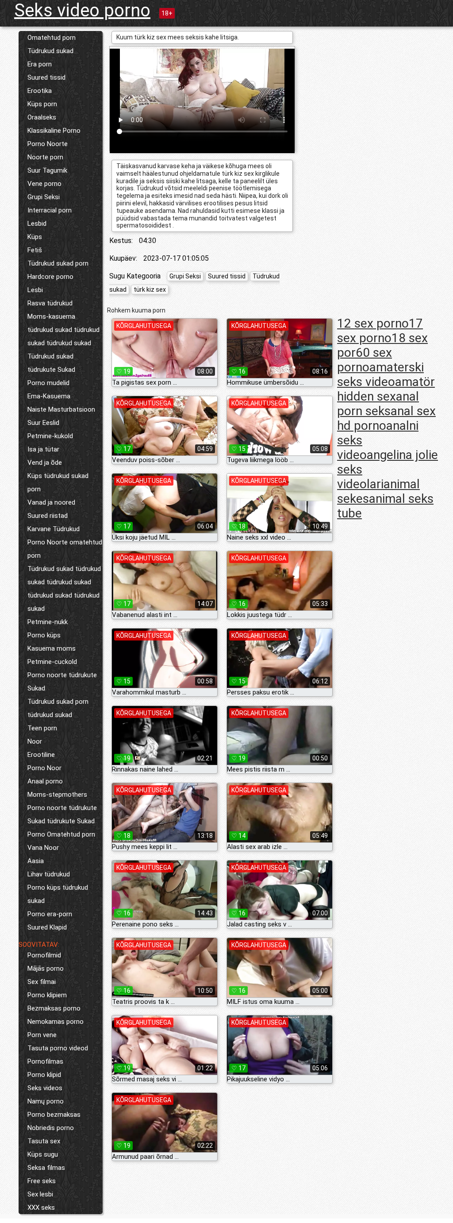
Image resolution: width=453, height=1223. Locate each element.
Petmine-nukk (47, 622)
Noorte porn (45, 157)
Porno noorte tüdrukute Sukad (62, 681)
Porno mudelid (48, 383)
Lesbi (35, 290)
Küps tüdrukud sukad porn (57, 482)
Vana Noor (43, 848)
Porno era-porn (49, 914)
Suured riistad (47, 516)
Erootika (39, 91)
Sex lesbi (40, 1194)
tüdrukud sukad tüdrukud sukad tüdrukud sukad (63, 336)
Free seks (41, 1181)
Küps (34, 237)
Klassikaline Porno (54, 131)
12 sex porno (373, 323)
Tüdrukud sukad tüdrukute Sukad (51, 363)
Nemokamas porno (55, 1022)
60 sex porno (364, 359)
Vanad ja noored (51, 502)
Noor (34, 741)
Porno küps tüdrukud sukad (57, 894)
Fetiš (34, 250)
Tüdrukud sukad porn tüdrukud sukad (57, 708)
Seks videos (44, 1088)
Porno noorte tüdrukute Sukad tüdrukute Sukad (62, 814)
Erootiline (41, 755)
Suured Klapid (47, 927)
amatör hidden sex (386, 389)
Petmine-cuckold (52, 662)
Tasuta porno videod (57, 1048)
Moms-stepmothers (57, 795)
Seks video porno (82, 10)
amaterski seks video (380, 374)
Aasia (35, 861)
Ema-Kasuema (48, 396)
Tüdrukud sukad (50, 51)
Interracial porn (49, 210)
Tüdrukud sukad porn (57, 263)
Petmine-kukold (50, 436)
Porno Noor (44, 768)
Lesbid (36, 224)
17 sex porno (380, 330)
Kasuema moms (51, 648)
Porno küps (44, 635)
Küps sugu (42, 1154)
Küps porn (42, 104)
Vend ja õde (44, 463)
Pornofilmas (45, 1061)
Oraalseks (41, 117)
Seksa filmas (46, 1168)
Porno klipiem (47, 995)
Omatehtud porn (51, 38)
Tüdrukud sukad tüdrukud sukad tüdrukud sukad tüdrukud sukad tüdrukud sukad (64, 589)
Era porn (39, 64)
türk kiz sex (150, 289)
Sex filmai (41, 982)
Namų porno (45, 1101)
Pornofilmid (44, 955)
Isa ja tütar (43, 449)
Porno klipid (44, 1075)
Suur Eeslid (43, 423)
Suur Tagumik (47, 170)
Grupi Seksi (43, 197)
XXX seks (41, 1207)
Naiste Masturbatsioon (61, 409)
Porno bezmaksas (54, 1115)
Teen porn (42, 728)
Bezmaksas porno (54, 1008)
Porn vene (42, 1035)
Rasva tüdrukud (50, 303)
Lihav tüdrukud (48, 874)
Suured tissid (46, 77)
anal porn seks (378, 403)
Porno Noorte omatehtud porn (64, 548)
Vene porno (44, 184)
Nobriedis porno (50, 1128)
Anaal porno (45, 781)
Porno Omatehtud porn (61, 834)
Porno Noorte (47, 144)
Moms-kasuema (51, 316)
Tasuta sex (43, 1141)
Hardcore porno (50, 277)
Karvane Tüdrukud (53, 529)
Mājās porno (45, 968)
